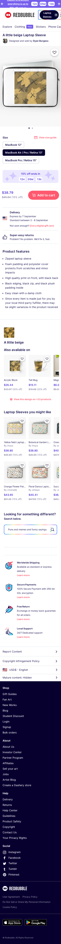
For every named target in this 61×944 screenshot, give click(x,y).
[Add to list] (54, 52)
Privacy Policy (29, 896)
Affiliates (8, 763)
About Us (8, 746)
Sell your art (10, 768)
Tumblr (12, 868)
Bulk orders (10, 732)
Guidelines (9, 815)
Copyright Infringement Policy (21, 661)
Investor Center (12, 752)
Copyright (9, 826)
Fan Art (7, 699)
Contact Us (10, 832)
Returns (7, 804)
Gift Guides (10, 694)
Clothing (23, 26)
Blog (5, 710)
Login (6, 721)
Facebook (14, 857)
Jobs (6, 774)
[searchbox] (30, 529)
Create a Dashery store (17, 785)
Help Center (10, 810)
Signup (7, 727)
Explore (7, 26)
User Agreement (11, 896)
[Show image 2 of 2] (32, 128)
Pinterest (13, 874)
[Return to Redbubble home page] (19, 15)
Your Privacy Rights (15, 837)
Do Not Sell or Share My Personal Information (26, 902)
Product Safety (12, 821)
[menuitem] (7, 26)
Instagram (14, 852)
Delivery (8, 799)
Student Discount (13, 716)
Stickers (41, 26)
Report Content (12, 651)
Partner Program (13, 757)
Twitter (12, 863)
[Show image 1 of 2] (29, 128)
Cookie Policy (10, 907)
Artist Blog (9, 779)
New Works (10, 705)
